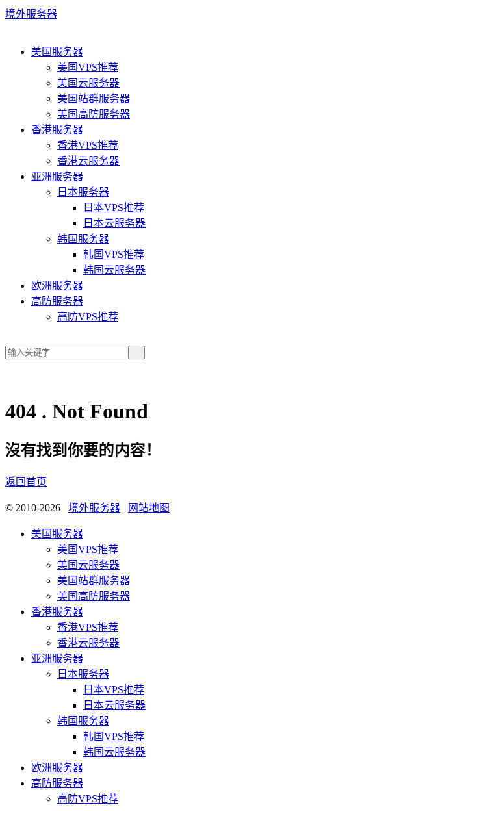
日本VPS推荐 (113, 207)
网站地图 (149, 507)
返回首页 (26, 481)
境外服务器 (31, 13)
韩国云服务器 (114, 269)
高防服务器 (57, 301)
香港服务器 (57, 129)
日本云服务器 (114, 223)
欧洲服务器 (57, 285)
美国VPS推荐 (87, 67)
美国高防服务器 (93, 114)
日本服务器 (83, 192)
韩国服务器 (83, 238)
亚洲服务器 (57, 176)
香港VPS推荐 (87, 145)
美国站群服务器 (93, 98)
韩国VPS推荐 (113, 254)
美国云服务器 (88, 82)
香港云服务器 (88, 160)
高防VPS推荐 (87, 316)
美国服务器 (57, 51)
